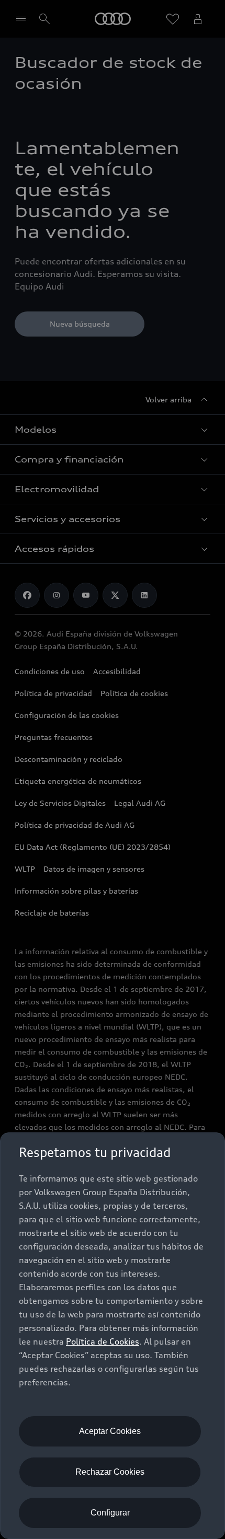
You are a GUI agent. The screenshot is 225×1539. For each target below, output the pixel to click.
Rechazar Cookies (109, 1471)
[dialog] (112, 1335)
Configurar (110, 1512)
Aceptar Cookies (110, 1431)
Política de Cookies (102, 1341)
